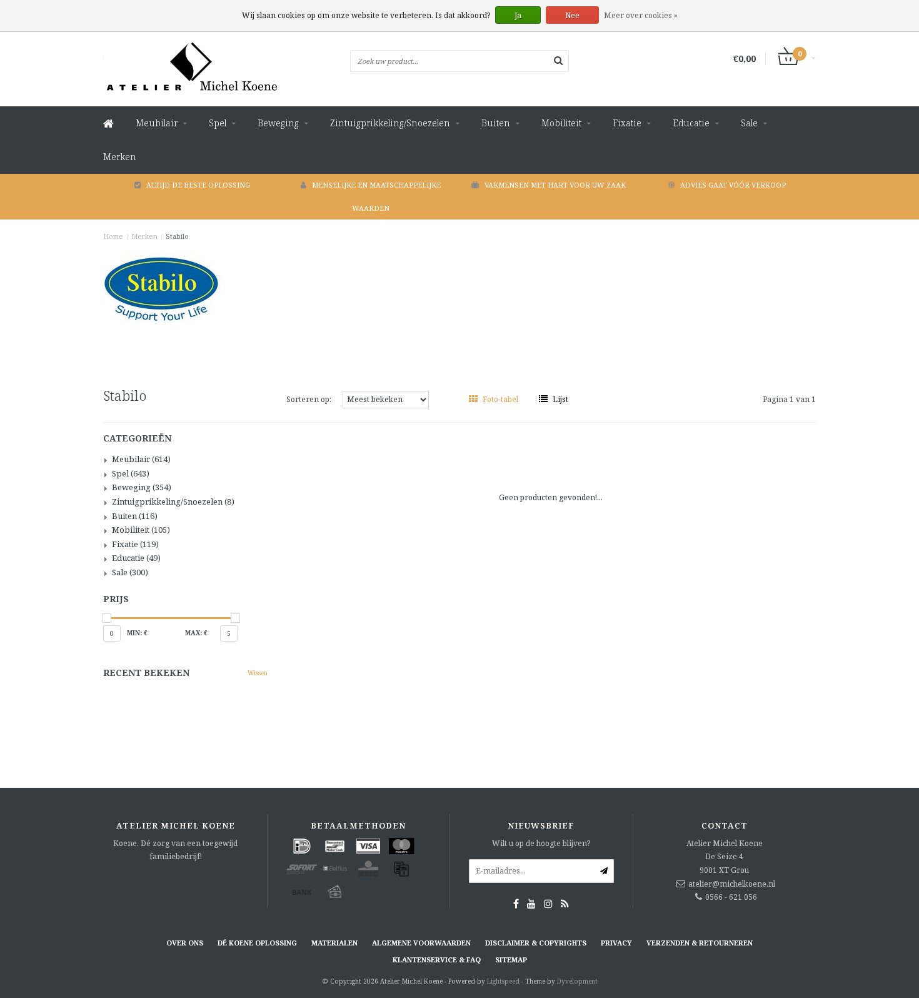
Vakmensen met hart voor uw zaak (555, 184)
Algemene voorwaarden (421, 942)
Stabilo (177, 236)
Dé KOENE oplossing (257, 942)
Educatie (691, 123)
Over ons (184, 942)
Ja (518, 15)
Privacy (616, 942)
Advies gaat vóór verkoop (733, 184)
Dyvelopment (577, 981)
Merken (119, 157)
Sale (749, 123)
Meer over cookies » (641, 15)
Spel (217, 123)
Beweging (278, 123)
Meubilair (157, 123)
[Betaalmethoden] (302, 846)
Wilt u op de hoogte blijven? (541, 843)
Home (113, 236)
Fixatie (627, 123)
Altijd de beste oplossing (198, 184)
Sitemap (511, 959)
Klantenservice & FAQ (437, 959)
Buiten (495, 123)
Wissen (258, 672)
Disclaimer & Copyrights (535, 942)
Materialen (334, 942)
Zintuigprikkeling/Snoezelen (390, 123)
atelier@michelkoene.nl (731, 884)
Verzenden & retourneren (699, 942)
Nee (572, 15)
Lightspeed (503, 981)
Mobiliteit (561, 123)
